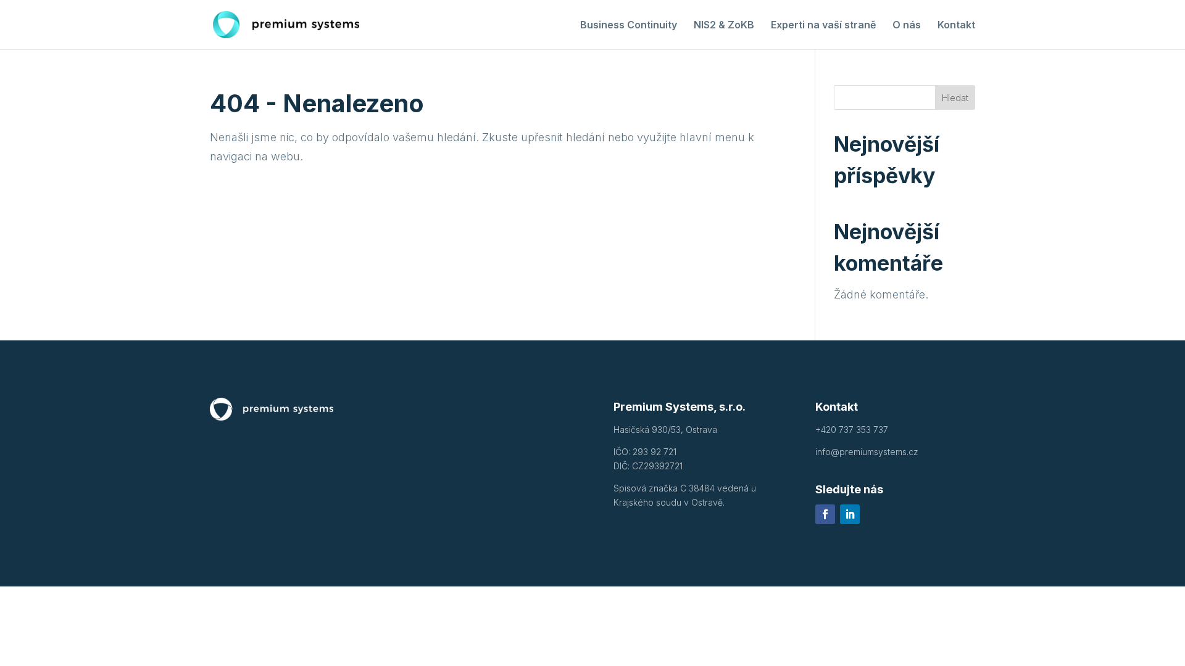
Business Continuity (628, 25)
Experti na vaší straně (823, 25)
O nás (906, 25)
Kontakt (956, 25)
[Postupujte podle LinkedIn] (850, 514)
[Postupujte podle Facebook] (825, 514)
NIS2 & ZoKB (724, 25)
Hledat (955, 97)
